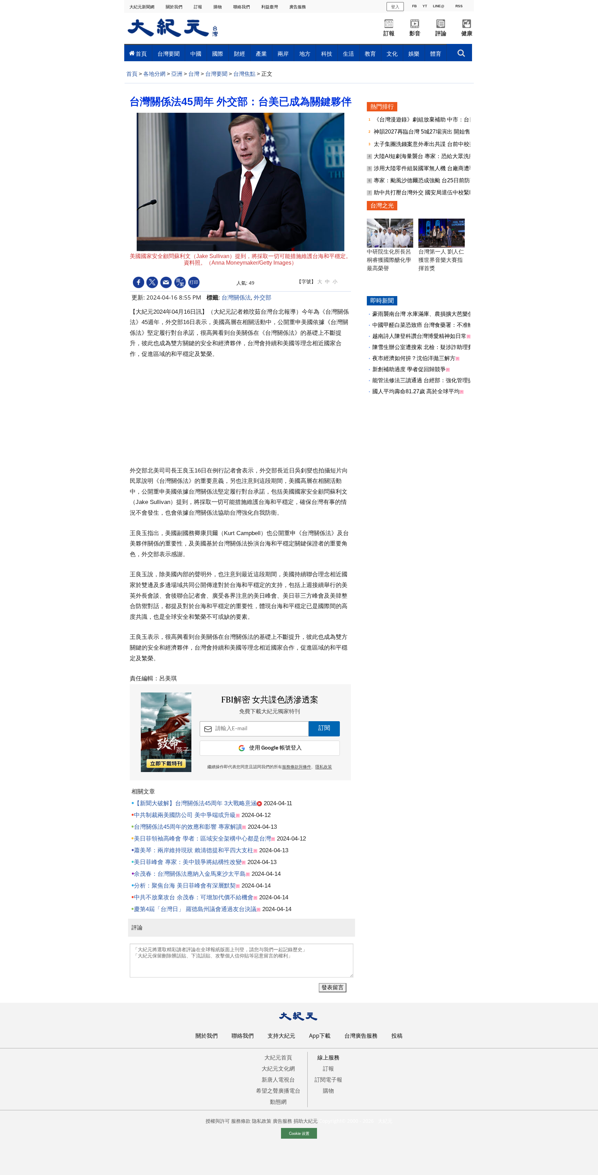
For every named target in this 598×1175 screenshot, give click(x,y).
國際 (217, 53)
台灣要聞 (168, 53)
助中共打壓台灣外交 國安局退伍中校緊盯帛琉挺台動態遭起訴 (449, 192)
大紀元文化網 (278, 1068)
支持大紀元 (281, 1035)
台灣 (193, 74)
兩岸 (283, 53)
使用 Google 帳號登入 (275, 748)
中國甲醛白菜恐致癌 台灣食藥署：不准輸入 (425, 325)
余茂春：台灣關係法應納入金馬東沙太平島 (190, 874)
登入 (395, 6)
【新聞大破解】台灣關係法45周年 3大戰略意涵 (195, 803)
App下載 (319, 1035)
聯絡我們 (242, 7)
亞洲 (176, 74)
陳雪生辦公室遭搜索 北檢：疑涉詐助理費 (422, 347)
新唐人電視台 (278, 1079)
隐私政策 (261, 1121)
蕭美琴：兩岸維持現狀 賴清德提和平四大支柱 (193, 850)
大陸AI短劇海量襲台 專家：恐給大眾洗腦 (425, 156)
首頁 (141, 53)
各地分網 (154, 74)
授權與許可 (218, 1121)
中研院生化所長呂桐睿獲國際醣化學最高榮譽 (389, 260)
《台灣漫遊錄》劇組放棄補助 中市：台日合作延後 (436, 119)
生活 (348, 53)
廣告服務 (298, 7)
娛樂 (413, 53)
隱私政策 (323, 767)
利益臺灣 (270, 7)
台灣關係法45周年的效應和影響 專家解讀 (188, 827)
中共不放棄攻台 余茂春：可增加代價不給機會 (193, 897)
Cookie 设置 (299, 1133)
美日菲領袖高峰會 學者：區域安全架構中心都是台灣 (202, 838)
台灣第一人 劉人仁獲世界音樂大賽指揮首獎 (441, 260)
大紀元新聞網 (142, 7)
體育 (435, 53)
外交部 (262, 297)
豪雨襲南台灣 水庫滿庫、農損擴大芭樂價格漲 (428, 314)
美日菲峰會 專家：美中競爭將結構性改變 (188, 862)
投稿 (396, 1035)
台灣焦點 (244, 74)
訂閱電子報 (328, 1079)
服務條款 (241, 1121)
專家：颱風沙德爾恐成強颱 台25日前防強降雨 (431, 180)
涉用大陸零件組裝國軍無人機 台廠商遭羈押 (428, 168)
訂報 (198, 7)
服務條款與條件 (296, 767)
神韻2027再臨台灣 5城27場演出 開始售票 (425, 132)
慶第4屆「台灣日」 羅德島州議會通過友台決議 (195, 909)
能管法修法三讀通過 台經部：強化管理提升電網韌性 (436, 380)
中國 (195, 53)
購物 (218, 7)
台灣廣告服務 (361, 1035)
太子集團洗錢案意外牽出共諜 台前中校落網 (428, 144)
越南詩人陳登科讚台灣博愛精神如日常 (419, 336)
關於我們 (174, 7)
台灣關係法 (236, 297)
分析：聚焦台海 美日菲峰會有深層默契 (185, 885)
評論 (440, 33)
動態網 (278, 1101)
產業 (261, 53)
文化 (392, 53)
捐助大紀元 (305, 1121)
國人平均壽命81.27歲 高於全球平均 (416, 391)
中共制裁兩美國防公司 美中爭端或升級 (185, 815)
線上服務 (328, 1057)
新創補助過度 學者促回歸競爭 (409, 369)
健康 (466, 33)
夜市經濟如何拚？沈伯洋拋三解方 (413, 358)
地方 (304, 53)
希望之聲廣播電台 (278, 1090)
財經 (239, 53)
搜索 (461, 51)
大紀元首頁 (278, 1057)
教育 (370, 53)
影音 (414, 33)
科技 (326, 53)
